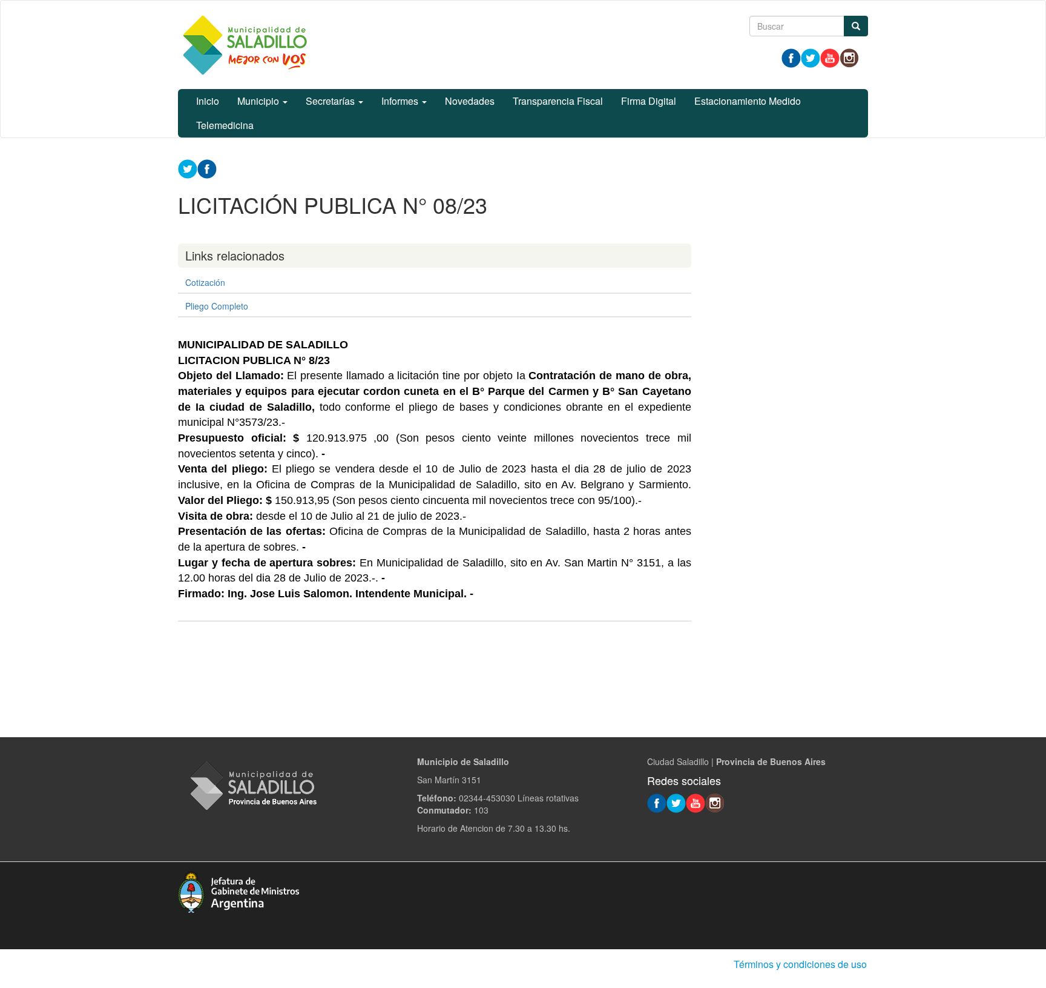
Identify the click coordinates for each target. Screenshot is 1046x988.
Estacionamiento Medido (747, 101)
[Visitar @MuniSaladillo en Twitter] (810, 57)
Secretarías (331, 101)
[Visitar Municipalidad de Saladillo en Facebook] (791, 57)
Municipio (259, 101)
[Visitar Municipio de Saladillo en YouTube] (830, 57)
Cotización (205, 282)
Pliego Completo (216, 306)
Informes (401, 101)
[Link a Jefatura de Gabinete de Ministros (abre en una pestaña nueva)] (238, 890)
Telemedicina (225, 125)
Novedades (470, 101)
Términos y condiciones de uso (800, 964)
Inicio (207, 101)
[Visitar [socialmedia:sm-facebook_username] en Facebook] (207, 168)
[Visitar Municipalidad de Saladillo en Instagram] (849, 57)
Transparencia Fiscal (558, 101)
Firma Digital (648, 101)
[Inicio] (244, 44)
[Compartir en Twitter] (187, 168)
